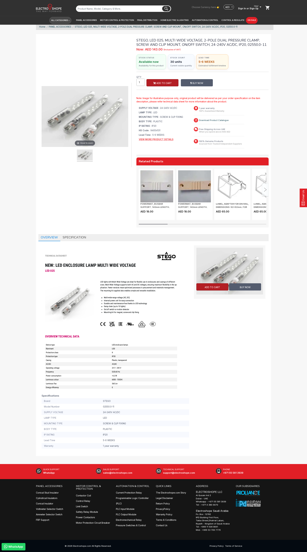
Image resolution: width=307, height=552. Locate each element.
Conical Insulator (44, 503)
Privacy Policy (217, 546)
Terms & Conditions (166, 520)
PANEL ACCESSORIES (60, 26)
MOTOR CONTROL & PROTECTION (88, 487)
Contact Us (161, 525)
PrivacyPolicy (163, 509)
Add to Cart (164, 83)
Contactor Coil (83, 495)
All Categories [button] (59, 20)
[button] (86, 20)
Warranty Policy (164, 514)
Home (42, 26)
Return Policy (163, 503)
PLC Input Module (125, 509)
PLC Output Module (126, 514)
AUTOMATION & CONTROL (132, 486)
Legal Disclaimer (164, 498)
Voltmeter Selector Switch (49, 509)
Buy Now (197, 83)
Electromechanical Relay (129, 520)
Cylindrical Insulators (46, 498)
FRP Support (42, 520)
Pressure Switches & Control (131, 525)
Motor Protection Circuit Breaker (93, 522)
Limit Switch (82, 506)
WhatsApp (15, 546)
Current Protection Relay (129, 492)
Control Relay (83, 501)
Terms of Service (233, 546)
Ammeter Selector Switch (49, 514)
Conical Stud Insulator (47, 492)
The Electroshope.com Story (171, 492)
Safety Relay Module (87, 511)
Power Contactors (85, 517)
